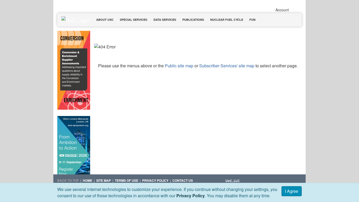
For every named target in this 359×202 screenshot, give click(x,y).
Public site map (179, 66)
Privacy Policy (190, 196)
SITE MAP (103, 180)
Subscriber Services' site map (226, 66)
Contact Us (182, 180)
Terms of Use (126, 180)
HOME (87, 180)
